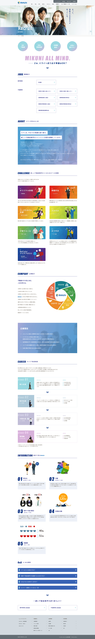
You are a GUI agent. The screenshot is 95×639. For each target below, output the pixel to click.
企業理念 (49, 621)
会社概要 (49, 623)
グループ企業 (50, 628)
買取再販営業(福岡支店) (43, 110)
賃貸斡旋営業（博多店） (64, 97)
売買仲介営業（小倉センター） (44, 91)
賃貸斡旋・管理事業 (36, 628)
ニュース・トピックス (57, 1)
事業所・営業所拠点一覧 (51, 625)
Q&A (64, 628)
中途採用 (56, 607)
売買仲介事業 (35, 625)
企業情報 (74, 1)
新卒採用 (25, 607)
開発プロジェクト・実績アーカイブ (38, 630)
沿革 (49, 630)
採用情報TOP (65, 621)
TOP (19, 35)
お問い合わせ (69, 1)
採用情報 (63, 1)
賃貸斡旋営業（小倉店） (43, 97)
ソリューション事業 (36, 623)
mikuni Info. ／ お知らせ (22, 623)
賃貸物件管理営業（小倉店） (44, 104)
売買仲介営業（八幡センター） (66, 91)
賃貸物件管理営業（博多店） (65, 104)
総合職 (39, 82)
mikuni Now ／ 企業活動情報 (23, 621)
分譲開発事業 (35, 621)
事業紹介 (57, 4)
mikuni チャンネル (21, 625)
